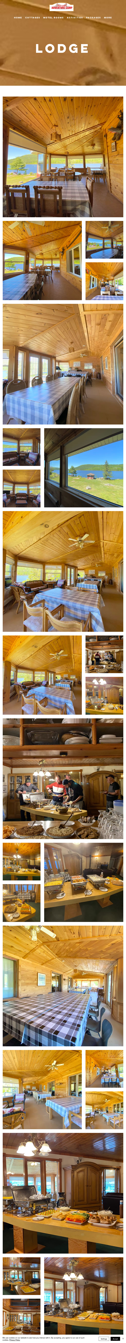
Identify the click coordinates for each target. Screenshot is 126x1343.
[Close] (123, 1339)
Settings (104, 1339)
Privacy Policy (14, 1340)
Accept (115, 1339)
